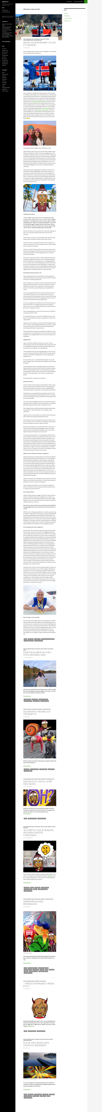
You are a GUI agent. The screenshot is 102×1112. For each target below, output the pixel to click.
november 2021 (5, 50)
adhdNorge (35, 699)
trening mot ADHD (32, 818)
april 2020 (4, 57)
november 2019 (5, 62)
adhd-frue (26, 769)
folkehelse (28, 709)
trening (47, 39)
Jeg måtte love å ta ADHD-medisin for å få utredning (38, 833)
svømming (42, 39)
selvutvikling (44, 648)
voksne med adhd (37, 40)
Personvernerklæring (78, 1)
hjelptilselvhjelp (28, 701)
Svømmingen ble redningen (33, 902)
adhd (25, 818)
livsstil (42, 969)
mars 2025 (4, 48)
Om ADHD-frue (69, 1)
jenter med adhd (45, 887)
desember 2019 (5, 60)
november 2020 (5, 55)
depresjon (37, 887)
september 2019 (5, 63)
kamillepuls (35, 969)
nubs (46, 969)
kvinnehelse (37, 39)
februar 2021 (4, 53)
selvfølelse (43, 1096)
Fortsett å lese (27, 696)
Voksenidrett (4, 89)
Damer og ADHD (38, 1094)
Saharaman (47, 108)
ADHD (24, 39)
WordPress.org (67, 20)
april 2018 (4, 65)
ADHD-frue (5, 1)
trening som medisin (43, 889)
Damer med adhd (30, 39)
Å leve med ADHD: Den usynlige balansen (36, 1044)
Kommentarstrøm (68, 18)
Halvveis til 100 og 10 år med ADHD (37, 782)
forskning (52, 1094)
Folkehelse (45, 1094)
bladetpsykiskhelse (43, 699)
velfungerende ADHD (28, 40)
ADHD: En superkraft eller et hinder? (39, 43)
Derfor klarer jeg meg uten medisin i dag (37, 653)
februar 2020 (4, 58)
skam (49, 1096)
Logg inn (66, 13)
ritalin (35, 889)
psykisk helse (37, 648)
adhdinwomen (27, 699)
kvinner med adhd (28, 889)
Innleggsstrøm (67, 15)
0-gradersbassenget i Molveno (39, 101)
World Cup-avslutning (42, 109)
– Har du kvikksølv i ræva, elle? (38, 984)
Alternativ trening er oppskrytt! (36, 713)
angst (32, 887)
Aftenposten (51, 876)
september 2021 (5, 52)
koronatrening (43, 769)
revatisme (4, 80)
